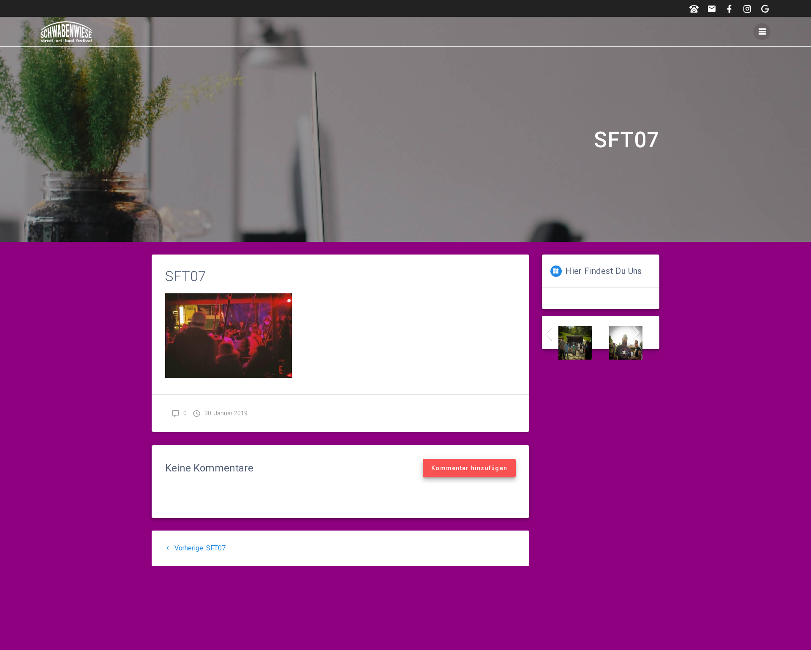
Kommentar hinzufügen (469, 468)
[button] (548, 332)
